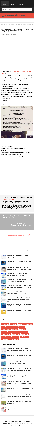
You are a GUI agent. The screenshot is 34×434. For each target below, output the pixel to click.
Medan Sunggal (14, 336)
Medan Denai (21, 326)
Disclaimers (27, 421)
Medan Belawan (5, 326)
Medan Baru (29, 324)
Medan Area (13, 324)
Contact (11, 421)
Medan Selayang (5, 336)
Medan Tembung (24, 336)
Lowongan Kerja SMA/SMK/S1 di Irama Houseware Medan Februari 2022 (19, 224)
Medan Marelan (23, 331)
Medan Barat (21, 324)
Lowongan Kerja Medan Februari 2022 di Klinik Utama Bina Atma (17, 216)
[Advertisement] (17, 54)
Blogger (21, 426)
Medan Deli (13, 326)
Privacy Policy (18, 421)
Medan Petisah (15, 334)
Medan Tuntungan (14, 339)
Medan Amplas (5, 324)
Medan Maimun (14, 331)
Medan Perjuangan (6, 334)
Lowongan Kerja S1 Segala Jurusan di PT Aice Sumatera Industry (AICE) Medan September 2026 (19, 299)
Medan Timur (5, 339)
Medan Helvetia (5, 329)
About (6, 421)
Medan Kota (22, 329)
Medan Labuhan (5, 331)
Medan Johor (14, 329)
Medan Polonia (24, 334)
